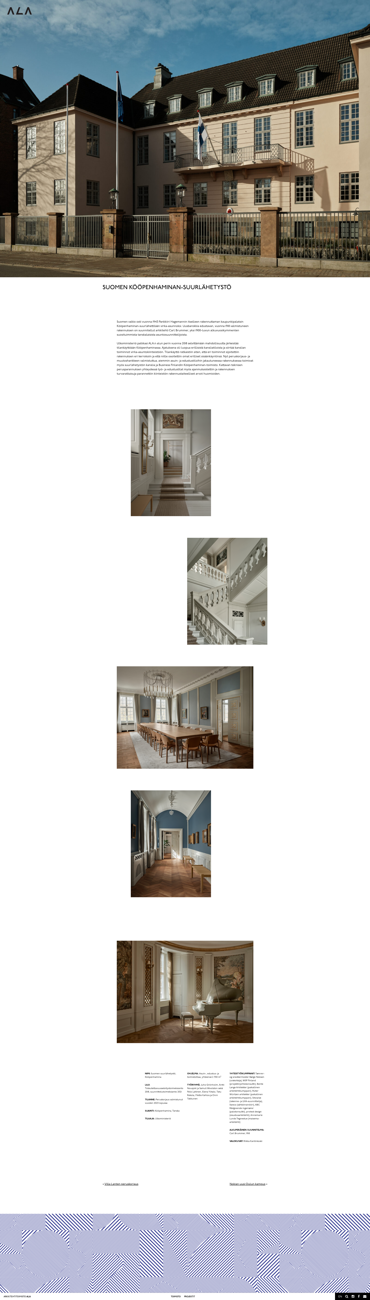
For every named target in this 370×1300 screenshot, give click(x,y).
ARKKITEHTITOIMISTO (17, 1297)
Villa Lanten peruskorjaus (121, 1184)
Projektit (189, 1297)
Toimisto (176, 1297)
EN (340, 1296)
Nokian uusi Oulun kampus (247, 1184)
